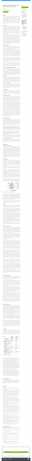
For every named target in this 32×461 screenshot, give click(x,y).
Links (27, 0)
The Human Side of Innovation (24, 11)
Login (28, 0)
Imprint (23, 0)
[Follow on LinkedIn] (28, 458)
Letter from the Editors (24, 31)
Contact (22, 0)
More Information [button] (16, 453)
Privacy (25, 0)
